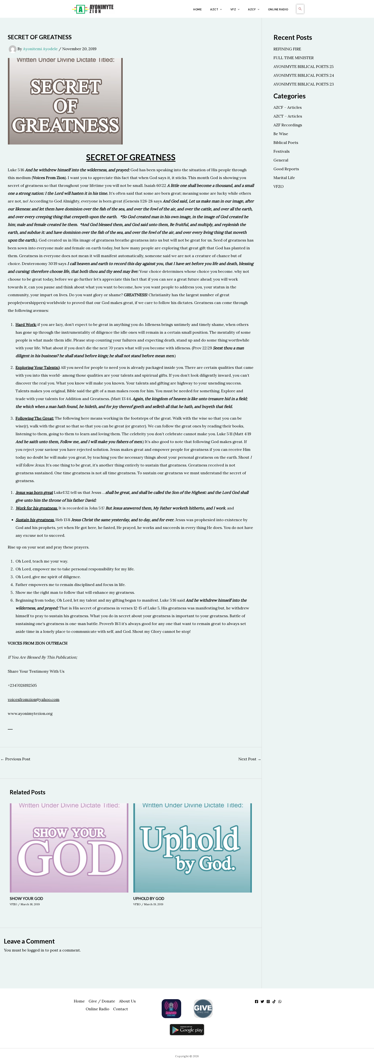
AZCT (214, 9)
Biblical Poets (285, 142)
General (280, 160)
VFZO (13, 904)
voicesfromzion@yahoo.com (33, 699)
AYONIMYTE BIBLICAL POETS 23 (303, 84)
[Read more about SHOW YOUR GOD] (69, 847)
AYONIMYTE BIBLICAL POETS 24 (303, 75)
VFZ (233, 9)
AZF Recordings (287, 124)
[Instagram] (268, 1001)
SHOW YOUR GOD (26, 898)
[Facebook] (256, 1001)
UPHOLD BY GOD (148, 898)
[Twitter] (262, 1001)
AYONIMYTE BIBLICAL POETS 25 (303, 66)
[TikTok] (274, 1001)
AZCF (252, 9)
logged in (35, 950)
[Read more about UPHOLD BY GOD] (192, 847)
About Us (127, 1001)
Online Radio (278, 9)
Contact (120, 1008)
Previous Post (15, 759)
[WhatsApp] (280, 1001)
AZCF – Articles (287, 107)
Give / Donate (102, 1001)
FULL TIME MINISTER (293, 57)
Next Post (249, 759)
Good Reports (286, 168)
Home (197, 9)
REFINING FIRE (287, 48)
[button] (220, 9)
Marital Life (284, 177)
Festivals (281, 151)
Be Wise (280, 133)
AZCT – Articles (287, 116)
